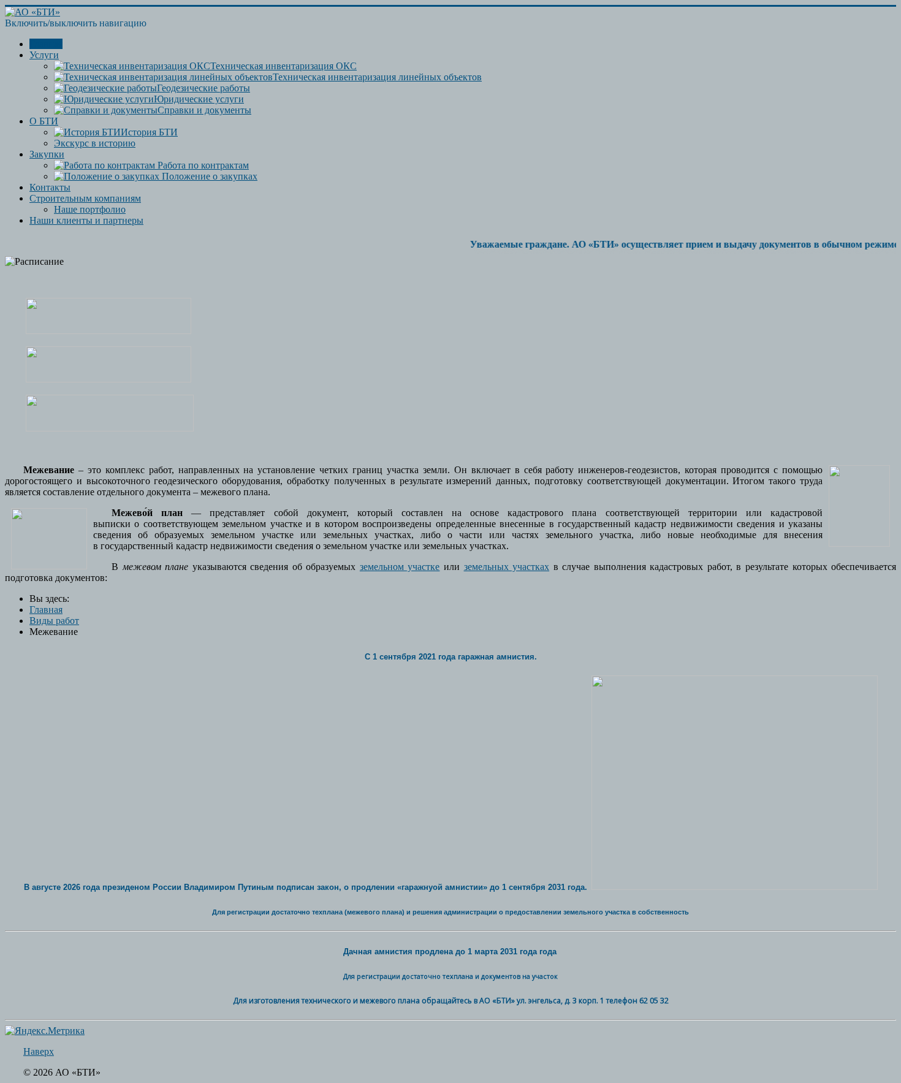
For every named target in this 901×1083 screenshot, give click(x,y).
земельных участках (507, 566)
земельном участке (400, 566)
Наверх (38, 1051)
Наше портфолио (90, 209)
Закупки (46, 154)
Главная (46, 44)
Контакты (49, 187)
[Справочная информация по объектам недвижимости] (108, 379)
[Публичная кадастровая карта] (110, 428)
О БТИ (43, 121)
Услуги (44, 55)
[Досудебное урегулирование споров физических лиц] (108, 330)
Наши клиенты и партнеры (86, 220)
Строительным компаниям (85, 198)
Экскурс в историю (94, 143)
